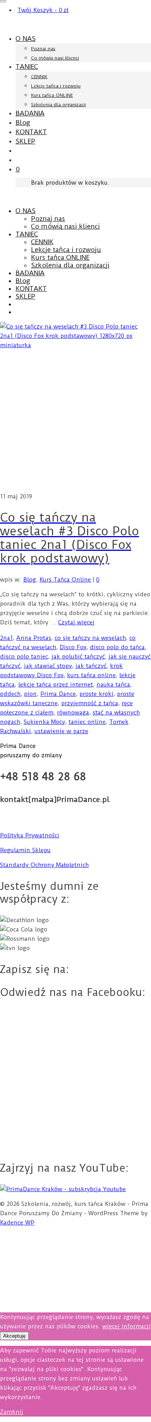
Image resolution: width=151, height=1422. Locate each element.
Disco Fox (73, 647)
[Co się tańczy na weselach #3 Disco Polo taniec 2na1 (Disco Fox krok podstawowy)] (75, 407)
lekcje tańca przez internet (55, 684)
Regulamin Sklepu (25, 850)
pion (30, 693)
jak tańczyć (91, 665)
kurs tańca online (91, 675)
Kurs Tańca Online (65, 579)
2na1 (6, 637)
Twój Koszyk (43, 10)
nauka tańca (113, 684)
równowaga (73, 712)
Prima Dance (58, 693)
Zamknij (11, 1411)
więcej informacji (126, 1326)
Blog (29, 579)
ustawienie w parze (61, 731)
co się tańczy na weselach (90, 637)
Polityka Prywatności (29, 835)
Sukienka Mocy (44, 721)
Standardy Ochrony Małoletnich (44, 864)
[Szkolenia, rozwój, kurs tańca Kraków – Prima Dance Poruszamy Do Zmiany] (75, 24)
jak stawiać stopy (48, 665)
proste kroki (96, 693)
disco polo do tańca (117, 647)
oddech (10, 693)
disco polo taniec (24, 656)
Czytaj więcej (76, 622)
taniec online (87, 721)
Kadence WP (17, 1222)
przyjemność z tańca (89, 703)
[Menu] (3, 1)
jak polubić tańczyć (78, 656)
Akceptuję (14, 1336)
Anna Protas (33, 637)
